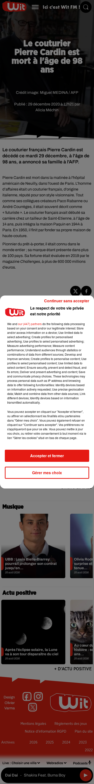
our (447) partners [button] (30, 324)
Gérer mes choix (47, 472)
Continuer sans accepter (66, 301)
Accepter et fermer (47, 455)
